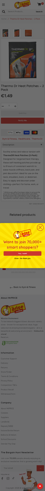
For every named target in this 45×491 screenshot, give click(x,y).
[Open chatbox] (40, 486)
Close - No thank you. (22, 258)
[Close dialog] (40, 227)
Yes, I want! (22, 253)
